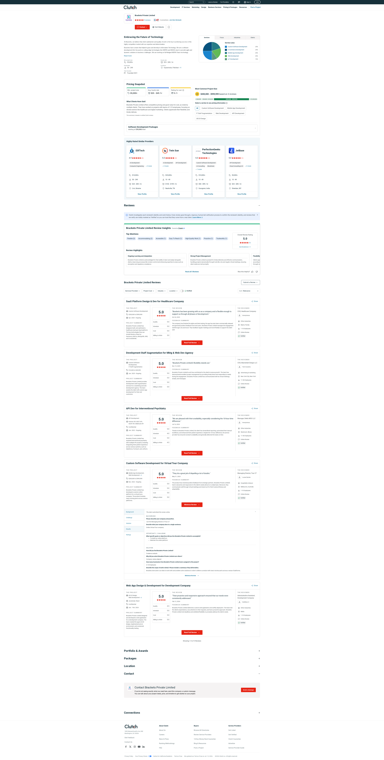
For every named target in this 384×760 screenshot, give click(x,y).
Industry (161, 291)
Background (130, 512)
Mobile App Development (235, 53)
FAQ (160, 748)
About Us (162, 730)
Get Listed (232, 730)
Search (191, 2)
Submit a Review (249, 282)
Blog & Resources (200, 743)
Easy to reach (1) (175, 238)
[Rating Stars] (136, 158)
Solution (128, 523)
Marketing (195, 7)
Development (175, 7)
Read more (128, 56)
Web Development (233, 56)
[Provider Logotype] (129, 18)
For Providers (224, 2)
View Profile (142, 194)
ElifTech (140, 150)
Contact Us (128, 742)
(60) (142, 158)
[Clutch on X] (130, 746)
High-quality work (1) (192, 238)
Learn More (196, 217)
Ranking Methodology (167, 743)
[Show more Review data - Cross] (255, 511)
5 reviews (147, 20)
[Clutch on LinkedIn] (143, 746)
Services (207, 37)
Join (257, 2)
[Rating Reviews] (139, 20)
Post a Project (255, 7)
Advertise (231, 743)
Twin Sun (174, 150)
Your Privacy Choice (141, 756)
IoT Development (233, 59)
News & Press (164, 739)
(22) (176, 158)
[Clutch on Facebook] (125, 746)
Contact (142, 27)
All (197, 108)
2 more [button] (149, 166)
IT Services (186, 7)
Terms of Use (178, 756)
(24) (209, 158)
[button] (132, 291)
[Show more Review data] (192, 342)
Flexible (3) (131, 238)
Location (172, 291)
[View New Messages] (239, 2)
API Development (238, 113)
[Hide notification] (257, 215)
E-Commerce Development (236, 50)
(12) (242, 158)
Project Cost (148, 291)
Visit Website (159, 27)
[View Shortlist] (233, 2)
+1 (180, 68)
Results (128, 529)
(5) (250, 242)
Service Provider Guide (236, 748)
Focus (222, 37)
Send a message (248, 690)
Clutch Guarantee (234, 739)
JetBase (240, 150)
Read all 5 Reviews (192, 272)
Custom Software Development (237, 46)
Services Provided (131, 291)
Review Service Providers (202, 735)
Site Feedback (129, 738)
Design (203, 7)
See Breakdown (244, 247)
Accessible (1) (161, 238)
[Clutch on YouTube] (139, 746)
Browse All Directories (201, 730)
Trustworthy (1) (221, 238)
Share (256, 301)
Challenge (129, 517)
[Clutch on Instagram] (134, 746)
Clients (253, 37)
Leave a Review (213, 2)
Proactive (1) (208, 238)
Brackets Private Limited (145, 15)
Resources (243, 7)
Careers (161, 735)
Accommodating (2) (145, 238)
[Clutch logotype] (130, 7)
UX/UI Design (201, 119)
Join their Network (175, 20)
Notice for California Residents (162, 756)
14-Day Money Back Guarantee (205, 739)
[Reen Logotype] (132, 150)
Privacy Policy (128, 756)
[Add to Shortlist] (168, 27)
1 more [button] (199, 169)
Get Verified (232, 735)
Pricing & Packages (230, 7)
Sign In (249, 2)
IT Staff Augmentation (204, 113)
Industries (237, 37)
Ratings (128, 535)
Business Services (214, 7)
